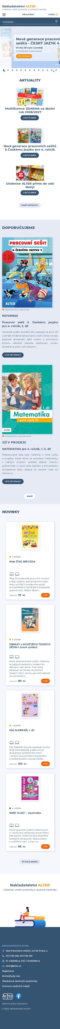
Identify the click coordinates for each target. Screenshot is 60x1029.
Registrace (7, 971)
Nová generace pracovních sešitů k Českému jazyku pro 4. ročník (30, 147)
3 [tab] (11, 69)
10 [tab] (42, 69)
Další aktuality (29, 205)
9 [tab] (38, 69)
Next (56, 70)
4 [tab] (16, 69)
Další (30, 496)
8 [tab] (33, 69)
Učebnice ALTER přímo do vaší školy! (30, 185)
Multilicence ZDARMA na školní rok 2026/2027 (30, 110)
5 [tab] (20, 69)
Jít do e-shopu (30, 862)
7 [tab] (29, 69)
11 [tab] (46, 69)
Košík (53, 14)
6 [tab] (24, 69)
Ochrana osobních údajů (7, 986)
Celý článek (29, 118)
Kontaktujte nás (7, 976)
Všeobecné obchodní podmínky (7, 981)
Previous (3, 70)
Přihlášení (28, 14)
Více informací (24, 56)
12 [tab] (51, 69)
